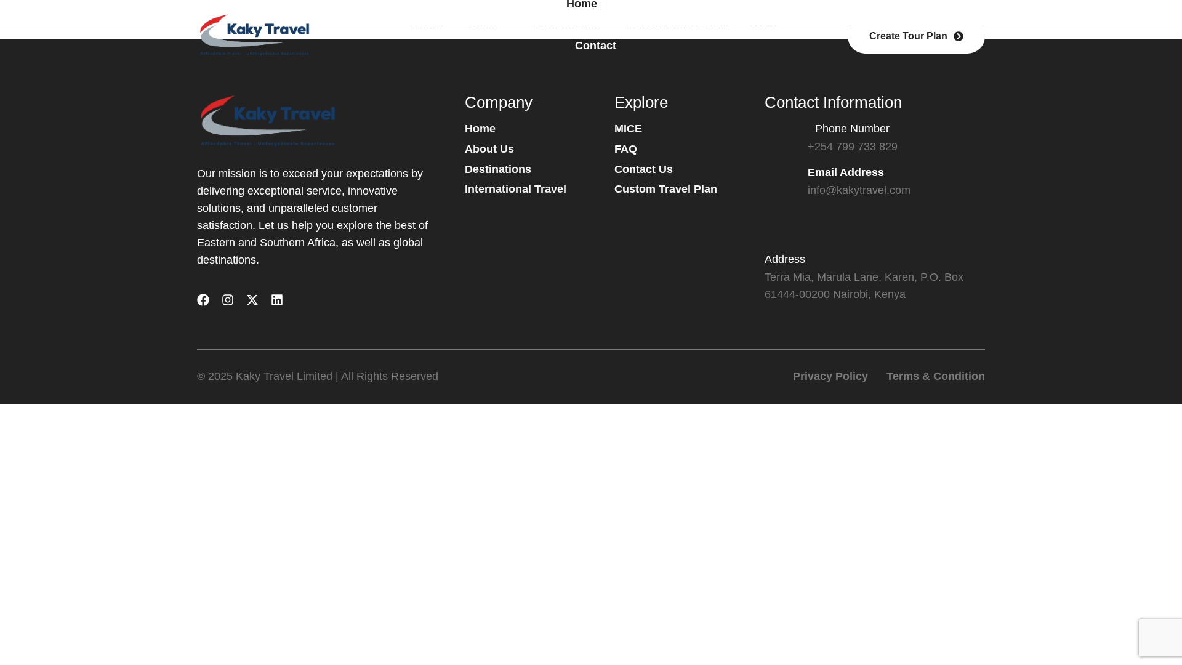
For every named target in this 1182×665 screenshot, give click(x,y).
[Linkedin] (277, 300)
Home (426, 27)
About (483, 27)
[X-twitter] (252, 300)
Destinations (567, 27)
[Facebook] (203, 300)
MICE (765, 27)
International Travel (676, 27)
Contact (595, 45)
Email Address (846, 172)
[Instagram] (228, 300)
